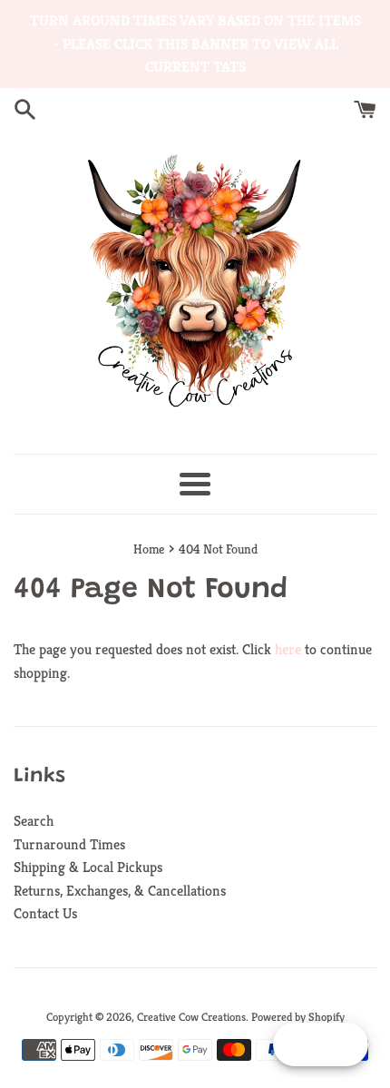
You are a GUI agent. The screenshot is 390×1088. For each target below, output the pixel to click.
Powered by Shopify (298, 1017)
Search (34, 820)
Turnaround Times (69, 844)
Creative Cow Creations (191, 1017)
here (288, 649)
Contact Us (45, 913)
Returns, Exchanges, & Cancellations (120, 890)
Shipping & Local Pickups (88, 867)
